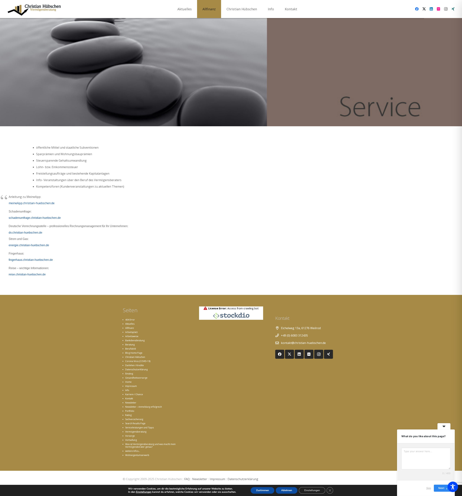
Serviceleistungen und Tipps (139, 427)
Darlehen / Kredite (134, 365)
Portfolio (129, 410)
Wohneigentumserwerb (137, 455)
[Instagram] (445, 9)
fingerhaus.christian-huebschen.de (31, 259)
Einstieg (129, 373)
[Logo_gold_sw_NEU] (34, 9)
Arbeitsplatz (131, 332)
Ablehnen (286, 490)
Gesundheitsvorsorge (136, 377)
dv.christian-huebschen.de (25, 232)
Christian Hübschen (135, 357)
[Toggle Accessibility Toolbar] (452, 486)
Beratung (130, 344)
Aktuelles (129, 323)
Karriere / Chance (134, 394)
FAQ (187, 479)
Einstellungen (143, 492)
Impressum (131, 386)
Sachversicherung (134, 419)
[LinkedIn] (431, 9)
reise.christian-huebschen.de (27, 274)
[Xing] (453, 9)
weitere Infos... (132, 451)
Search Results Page (135, 423)
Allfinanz (129, 328)
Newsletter (130, 402)
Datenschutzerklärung (136, 369)
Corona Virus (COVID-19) (137, 361)
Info (127, 390)
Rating (128, 415)
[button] (218, 9)
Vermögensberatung (135, 431)
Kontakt (129, 398)
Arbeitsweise (131, 336)
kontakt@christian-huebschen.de (303, 343)
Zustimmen (262, 490)
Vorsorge (130, 435)
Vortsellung (131, 440)
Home (128, 381)
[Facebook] (416, 9)
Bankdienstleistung (135, 340)
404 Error (130, 319)
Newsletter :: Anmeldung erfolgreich (143, 406)
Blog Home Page (133, 352)
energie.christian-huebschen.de (29, 245)
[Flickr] (438, 9)
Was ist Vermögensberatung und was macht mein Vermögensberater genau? (150, 445)
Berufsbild (130, 348)
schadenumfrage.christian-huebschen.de (35, 217)
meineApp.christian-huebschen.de (32, 203)
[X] (424, 9)
